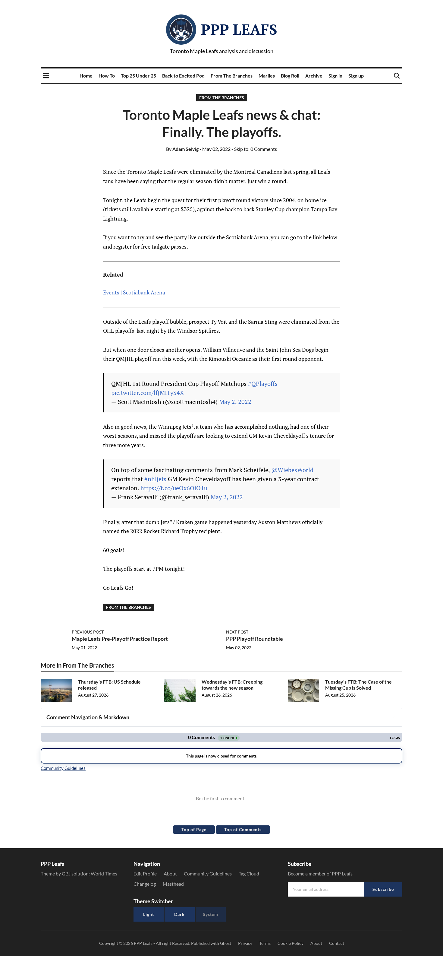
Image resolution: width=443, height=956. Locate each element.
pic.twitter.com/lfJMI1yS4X (147, 393)
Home (86, 75)
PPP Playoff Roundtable (254, 638)
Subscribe (383, 889)
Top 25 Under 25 (138, 75)
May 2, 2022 (235, 402)
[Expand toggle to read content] (393, 717)
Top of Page (193, 829)
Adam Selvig (182, 149)
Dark (179, 914)
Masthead (173, 884)
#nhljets (155, 479)
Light (148, 914)
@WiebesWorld (292, 470)
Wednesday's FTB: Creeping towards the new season (232, 685)
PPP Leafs (239, 29)
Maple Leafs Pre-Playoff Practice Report (120, 638)
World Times (104, 873)
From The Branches (232, 75)
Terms (265, 943)
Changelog (145, 884)
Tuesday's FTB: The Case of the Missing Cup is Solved (358, 685)
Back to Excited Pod (183, 75)
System (210, 914)
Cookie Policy (290, 943)
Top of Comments (243, 829)
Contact (336, 943)
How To (107, 75)
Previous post (88, 631)
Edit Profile (145, 873)
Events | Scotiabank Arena (134, 292)
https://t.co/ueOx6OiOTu (173, 488)
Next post (237, 631)
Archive (313, 75)
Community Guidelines (208, 873)
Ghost (225, 943)
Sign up (356, 75)
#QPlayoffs (263, 384)
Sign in (335, 75)
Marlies (267, 75)
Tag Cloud (249, 873)
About (170, 873)
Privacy (245, 943)
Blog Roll (290, 75)
